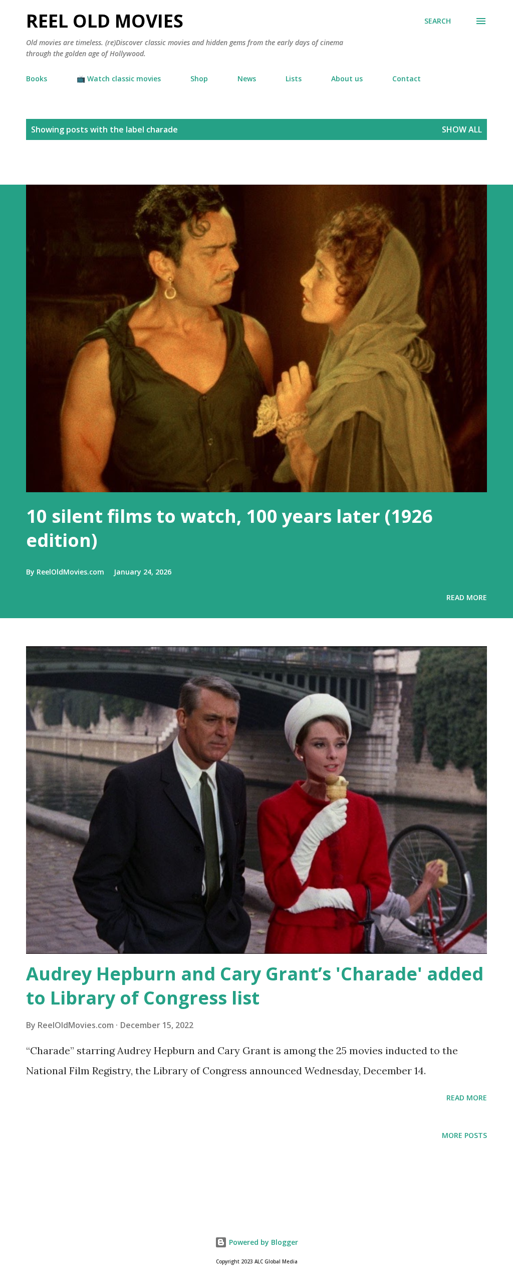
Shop (199, 78)
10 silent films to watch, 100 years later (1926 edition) (229, 528)
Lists (294, 78)
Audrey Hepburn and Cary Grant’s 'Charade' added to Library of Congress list (254, 985)
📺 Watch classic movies (119, 78)
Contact (406, 78)
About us (347, 78)
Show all (462, 129)
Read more (466, 597)
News (246, 78)
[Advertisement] (117, 167)
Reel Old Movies (104, 21)
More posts (464, 1135)
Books (36, 78)
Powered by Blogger (262, 1242)
